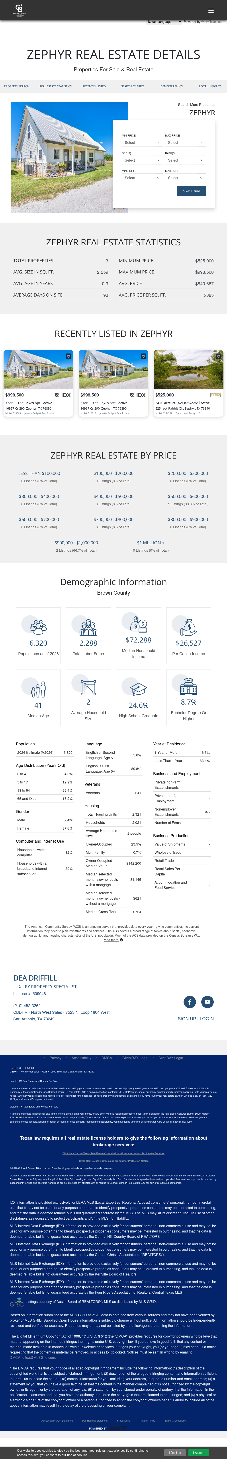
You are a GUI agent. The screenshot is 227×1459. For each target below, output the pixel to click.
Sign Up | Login (196, 1018)
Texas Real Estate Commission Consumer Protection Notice (114, 1160)
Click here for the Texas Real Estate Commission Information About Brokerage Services (113, 1153)
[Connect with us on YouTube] (207, 1002)
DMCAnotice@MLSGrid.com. (33, 1357)
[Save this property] (68, 356)
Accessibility (81, 1057)
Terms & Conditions (175, 1420)
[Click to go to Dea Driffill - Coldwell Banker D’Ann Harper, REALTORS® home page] (19, 9)
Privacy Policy (147, 1420)
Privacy (55, 1057)
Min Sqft (128, 171)
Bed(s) (126, 153)
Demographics (171, 86)
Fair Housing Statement (95, 1420)
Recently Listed (94, 86)
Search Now (191, 191)
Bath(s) (170, 153)
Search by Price (132, 86)
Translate (216, 21)
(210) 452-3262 (27, 1005)
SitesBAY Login (171, 1057)
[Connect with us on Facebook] (190, 1002)
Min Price (129, 135)
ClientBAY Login (135, 1057)
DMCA (107, 1057)
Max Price (172, 135)
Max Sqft (171, 171)
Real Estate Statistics (55, 86)
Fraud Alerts (123, 1420)
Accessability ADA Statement (57, 1420)
